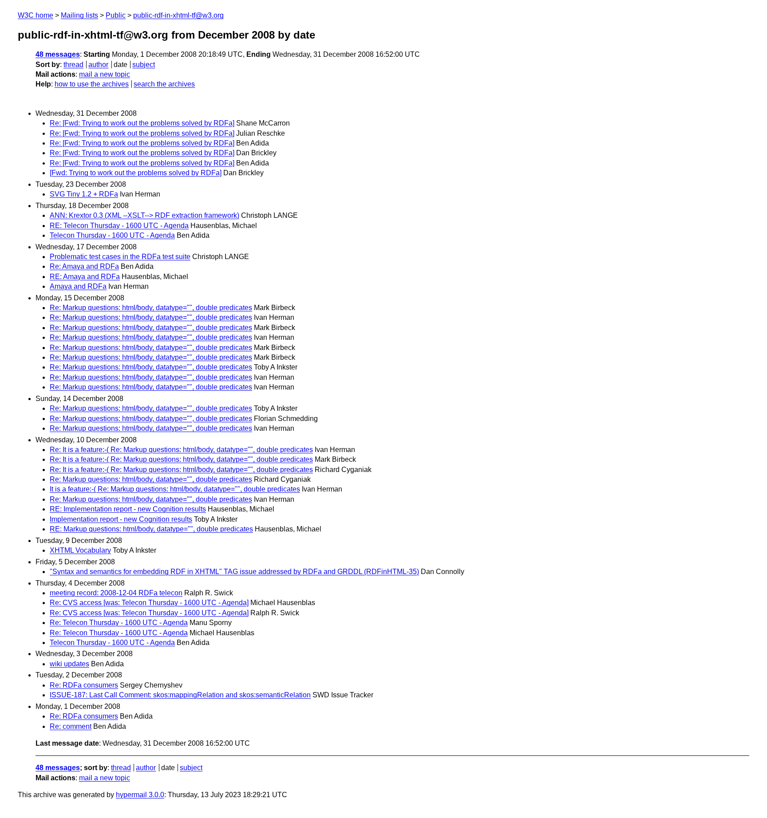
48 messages (58, 54)
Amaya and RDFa (78, 286)
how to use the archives (92, 84)
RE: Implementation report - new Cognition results (128, 509)
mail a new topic (104, 74)
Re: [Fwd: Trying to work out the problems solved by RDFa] (142, 123)
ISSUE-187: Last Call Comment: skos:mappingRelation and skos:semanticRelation (180, 695)
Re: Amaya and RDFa (84, 266)
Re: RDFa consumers (84, 685)
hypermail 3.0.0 (140, 794)
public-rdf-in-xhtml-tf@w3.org (178, 15)
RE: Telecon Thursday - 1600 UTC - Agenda (119, 225)
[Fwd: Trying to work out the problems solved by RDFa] (135, 173)
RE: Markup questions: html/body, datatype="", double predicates (151, 529)
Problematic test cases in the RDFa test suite (120, 256)
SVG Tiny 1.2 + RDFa (84, 194)
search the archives (164, 84)
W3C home (35, 15)
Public (116, 15)
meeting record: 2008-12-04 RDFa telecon (116, 593)
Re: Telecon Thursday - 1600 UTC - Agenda (119, 622)
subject (143, 64)
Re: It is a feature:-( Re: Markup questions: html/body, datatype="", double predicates (181, 449)
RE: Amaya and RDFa (85, 276)
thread (73, 64)
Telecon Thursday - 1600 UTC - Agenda (112, 235)
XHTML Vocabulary (80, 550)
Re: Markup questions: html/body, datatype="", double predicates (151, 307)
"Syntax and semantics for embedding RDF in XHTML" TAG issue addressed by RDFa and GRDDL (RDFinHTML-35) (234, 571)
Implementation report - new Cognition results (121, 519)
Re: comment (70, 726)
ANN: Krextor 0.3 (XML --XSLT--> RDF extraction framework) (144, 215)
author (98, 64)
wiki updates (69, 664)
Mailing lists (79, 15)
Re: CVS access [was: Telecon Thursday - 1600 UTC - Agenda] (149, 602)
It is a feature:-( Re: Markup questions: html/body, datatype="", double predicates (175, 489)
